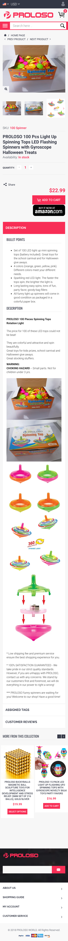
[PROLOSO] (21, 855)
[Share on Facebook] (18, 184)
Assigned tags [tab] (17, 710)
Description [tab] (16, 228)
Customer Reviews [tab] (21, 722)
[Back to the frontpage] (5, 35)
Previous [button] (59, 736)
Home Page (18, 35)
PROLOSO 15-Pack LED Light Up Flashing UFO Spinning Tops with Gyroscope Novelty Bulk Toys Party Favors (51, 788)
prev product (17, 39)
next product (40, 39)
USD (14, 4)
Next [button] (63, 108)
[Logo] (28, 15)
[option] (12, 108)
